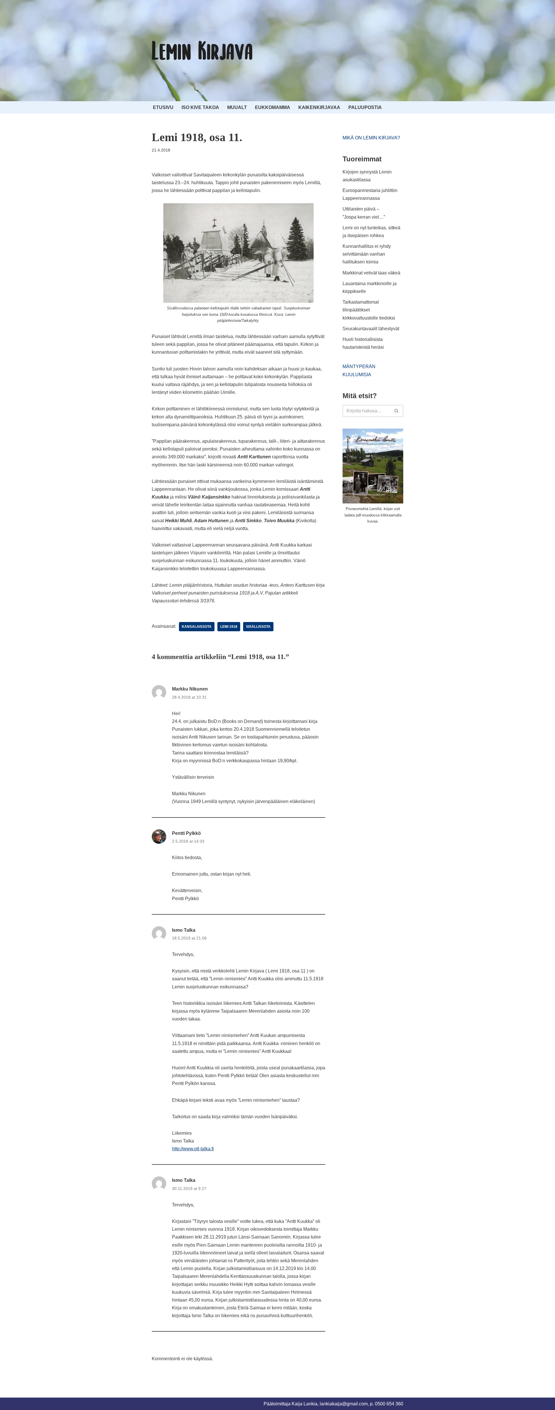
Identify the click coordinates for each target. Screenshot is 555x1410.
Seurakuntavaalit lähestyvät (371, 328)
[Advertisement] (386, 572)
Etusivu (163, 107)
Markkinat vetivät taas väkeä (371, 272)
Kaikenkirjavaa (319, 107)
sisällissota (258, 627)
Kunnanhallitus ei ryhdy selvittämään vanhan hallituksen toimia (367, 254)
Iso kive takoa (200, 107)
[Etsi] (396, 411)
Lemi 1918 (228, 627)
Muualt (237, 107)
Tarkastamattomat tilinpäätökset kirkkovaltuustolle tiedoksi (369, 310)
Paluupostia (365, 107)
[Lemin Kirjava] (202, 50)
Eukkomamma (272, 107)
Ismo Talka (183, 930)
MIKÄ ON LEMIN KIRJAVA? (371, 137)
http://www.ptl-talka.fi (193, 1148)
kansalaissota (197, 627)
